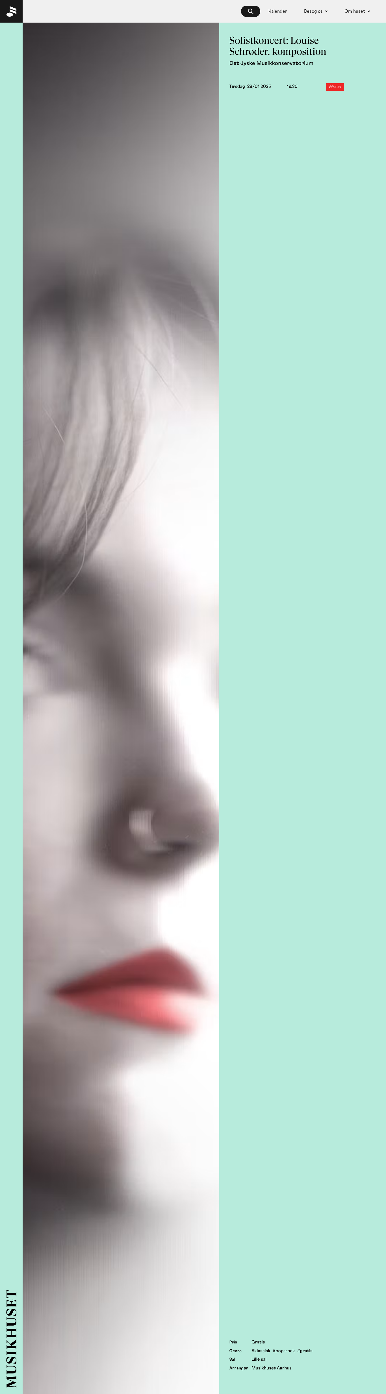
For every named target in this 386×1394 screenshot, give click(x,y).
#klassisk (260, 1351)
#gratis (305, 1351)
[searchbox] (250, 11)
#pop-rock (284, 1351)
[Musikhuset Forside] (11, 11)
